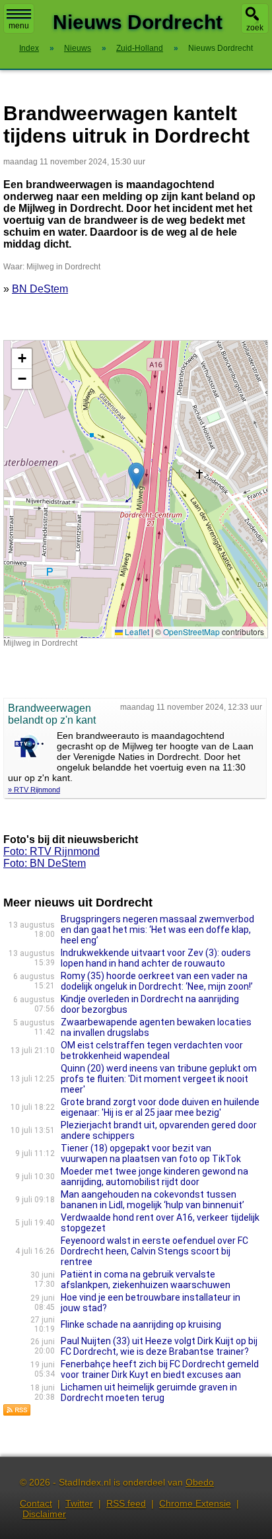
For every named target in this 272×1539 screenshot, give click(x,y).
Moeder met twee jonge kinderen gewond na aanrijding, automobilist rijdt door (154, 1176)
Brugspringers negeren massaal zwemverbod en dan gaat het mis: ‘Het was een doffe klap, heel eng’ (157, 929)
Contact (36, 1503)
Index (29, 48)
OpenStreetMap (191, 631)
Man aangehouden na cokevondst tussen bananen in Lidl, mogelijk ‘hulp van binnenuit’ (152, 1199)
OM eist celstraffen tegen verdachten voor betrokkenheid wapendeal (152, 1050)
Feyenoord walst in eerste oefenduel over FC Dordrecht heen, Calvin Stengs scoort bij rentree (154, 1251)
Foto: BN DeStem (44, 863)
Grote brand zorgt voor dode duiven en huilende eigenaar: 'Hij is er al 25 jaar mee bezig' (160, 1107)
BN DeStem (40, 288)
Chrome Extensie (195, 1503)
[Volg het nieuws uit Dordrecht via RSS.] (17, 1412)
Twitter (79, 1503)
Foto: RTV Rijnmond (51, 851)
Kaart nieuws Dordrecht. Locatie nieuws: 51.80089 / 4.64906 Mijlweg (134, 489)
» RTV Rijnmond (34, 790)
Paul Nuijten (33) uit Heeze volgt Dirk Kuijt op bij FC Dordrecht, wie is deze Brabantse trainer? (159, 1346)
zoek (254, 27)
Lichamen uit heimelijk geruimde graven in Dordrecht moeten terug (149, 1392)
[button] (136, 475)
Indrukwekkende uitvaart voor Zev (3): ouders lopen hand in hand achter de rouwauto (156, 958)
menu (19, 25)
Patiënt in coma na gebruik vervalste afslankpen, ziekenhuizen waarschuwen (145, 1279)
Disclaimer (44, 1514)
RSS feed (126, 1503)
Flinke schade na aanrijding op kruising (141, 1324)
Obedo (200, 1482)
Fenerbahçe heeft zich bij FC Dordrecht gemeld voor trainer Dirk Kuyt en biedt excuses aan (160, 1369)
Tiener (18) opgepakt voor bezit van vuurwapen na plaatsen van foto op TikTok (151, 1153)
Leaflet (136, 631)
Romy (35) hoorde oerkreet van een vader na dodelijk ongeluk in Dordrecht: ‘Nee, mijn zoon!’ (157, 981)
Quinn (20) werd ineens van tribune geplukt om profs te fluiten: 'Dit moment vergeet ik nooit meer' (159, 1079)
